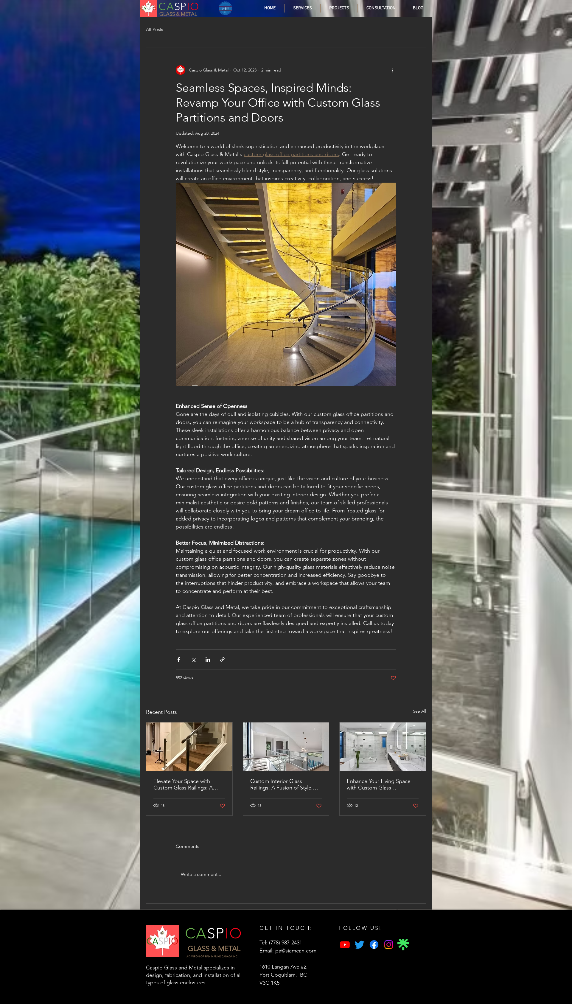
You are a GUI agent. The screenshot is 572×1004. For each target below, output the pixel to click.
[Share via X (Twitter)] (193, 659)
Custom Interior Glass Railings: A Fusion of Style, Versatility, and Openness (281, 784)
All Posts (154, 29)
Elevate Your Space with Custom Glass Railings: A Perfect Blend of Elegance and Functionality (184, 784)
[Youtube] (345, 944)
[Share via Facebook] (178, 659)
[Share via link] (222, 659)
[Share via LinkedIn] (208, 659)
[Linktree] (403, 944)
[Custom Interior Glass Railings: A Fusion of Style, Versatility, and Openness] (286, 746)
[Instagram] (388, 944)
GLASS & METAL (178, 14)
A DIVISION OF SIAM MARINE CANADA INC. (212, 956)
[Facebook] (374, 944)
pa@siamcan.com (295, 950)
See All (419, 711)
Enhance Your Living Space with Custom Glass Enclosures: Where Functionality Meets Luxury (379, 784)
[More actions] (392, 70)
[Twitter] (359, 944)
